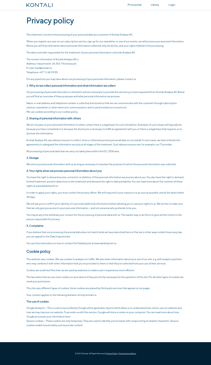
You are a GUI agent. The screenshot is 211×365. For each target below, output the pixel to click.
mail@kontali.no (43, 68)
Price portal (134, 4)
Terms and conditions (127, 353)
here (67, 316)
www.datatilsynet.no (105, 243)
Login (172, 4)
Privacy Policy (112, 353)
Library (155, 4)
